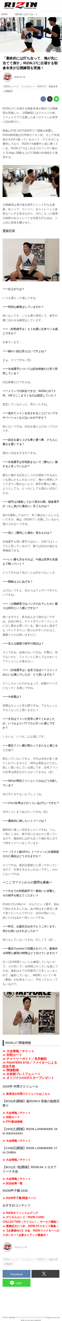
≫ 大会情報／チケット (18, 1051)
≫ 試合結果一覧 (13, 1183)
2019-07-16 (19, 77)
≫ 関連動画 (11, 1070)
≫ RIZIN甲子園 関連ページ (19, 1198)
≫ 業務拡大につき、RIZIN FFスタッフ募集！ (31, 1226)
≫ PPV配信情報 (13, 1121)
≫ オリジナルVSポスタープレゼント (28, 1078)
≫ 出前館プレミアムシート (22, 1074)
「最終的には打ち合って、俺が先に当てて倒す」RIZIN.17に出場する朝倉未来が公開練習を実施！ (30, 63)
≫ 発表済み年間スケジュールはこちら (26, 1093)
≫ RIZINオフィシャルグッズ (20, 1212)
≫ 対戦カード (12, 1055)
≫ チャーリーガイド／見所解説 (25, 1058)
